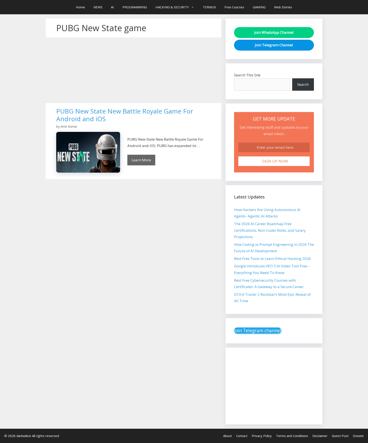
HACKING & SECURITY (172, 7)
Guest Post (340, 436)
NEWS (97, 7)
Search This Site (247, 75)
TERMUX (209, 7)
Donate (358, 436)
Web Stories (283, 7)
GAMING (259, 7)
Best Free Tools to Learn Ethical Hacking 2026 (272, 258)
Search (303, 84)
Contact (241, 436)
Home (80, 7)
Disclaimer (320, 436)
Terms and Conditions (292, 436)
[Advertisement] (133, 71)
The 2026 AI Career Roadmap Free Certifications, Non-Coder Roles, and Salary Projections (270, 230)
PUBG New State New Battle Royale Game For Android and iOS (124, 115)
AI (112, 7)
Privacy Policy (262, 436)
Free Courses (234, 7)
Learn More (141, 159)
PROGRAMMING (134, 7)
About (227, 436)
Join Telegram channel (257, 331)
